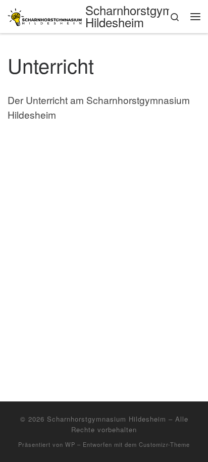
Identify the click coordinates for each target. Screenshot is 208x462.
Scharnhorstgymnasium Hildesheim (106, 419)
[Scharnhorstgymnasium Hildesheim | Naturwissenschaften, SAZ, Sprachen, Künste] (45, 15)
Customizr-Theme (164, 444)
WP (70, 444)
